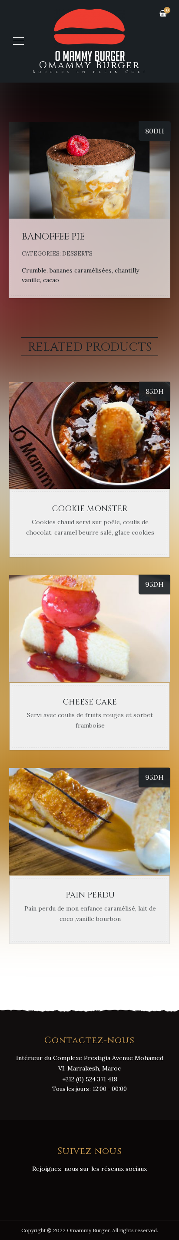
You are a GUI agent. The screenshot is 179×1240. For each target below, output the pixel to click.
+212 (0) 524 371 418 (89, 1079)
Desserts (77, 253)
